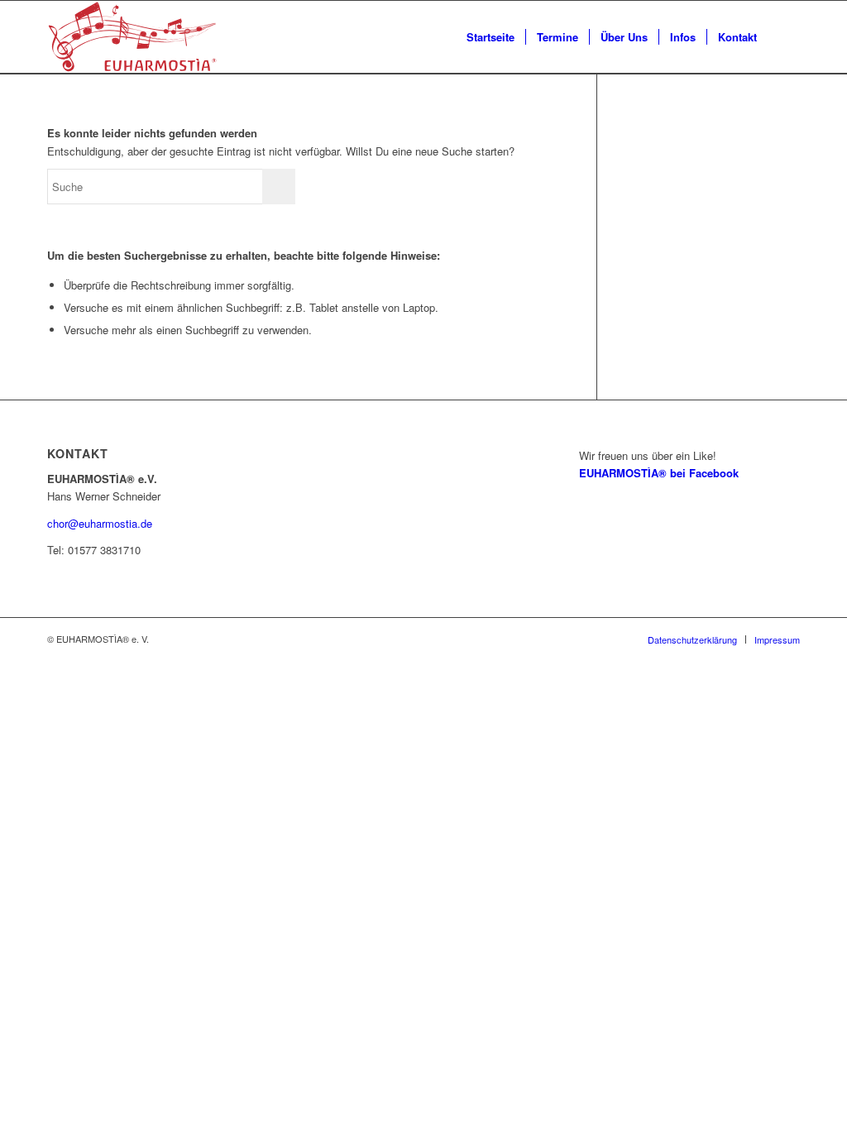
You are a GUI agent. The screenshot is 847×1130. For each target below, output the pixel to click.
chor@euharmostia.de (99, 523)
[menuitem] (490, 37)
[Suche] (784, 37)
